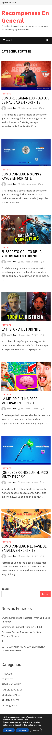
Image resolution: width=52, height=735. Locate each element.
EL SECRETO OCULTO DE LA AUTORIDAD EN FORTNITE (21, 254)
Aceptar (9, 730)
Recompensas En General (25, 16)
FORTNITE (6, 93)
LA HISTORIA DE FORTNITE (20, 329)
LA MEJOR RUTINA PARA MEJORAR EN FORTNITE (19, 401)
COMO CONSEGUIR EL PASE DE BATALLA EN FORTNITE (24, 548)
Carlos (13, 108)
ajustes (37, 725)
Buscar (5, 588)
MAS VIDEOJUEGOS (12, 689)
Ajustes (36, 730)
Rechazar (22, 730)
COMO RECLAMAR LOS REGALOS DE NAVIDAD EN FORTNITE (25, 100)
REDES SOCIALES (10, 695)
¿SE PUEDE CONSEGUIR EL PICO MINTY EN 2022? (24, 475)
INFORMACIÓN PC (11, 684)
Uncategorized (9, 705)
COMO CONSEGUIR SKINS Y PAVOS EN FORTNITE (21, 176)
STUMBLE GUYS (10, 700)
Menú (9, 40)
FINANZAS (7, 673)
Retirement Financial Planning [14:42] (21, 627)
